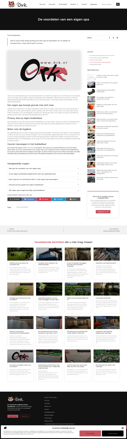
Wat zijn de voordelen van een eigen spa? (44, 168)
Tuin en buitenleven (13, 35)
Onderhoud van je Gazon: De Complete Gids (19, 263)
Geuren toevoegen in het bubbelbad (100, 62)
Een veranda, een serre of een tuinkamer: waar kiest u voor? (48, 332)
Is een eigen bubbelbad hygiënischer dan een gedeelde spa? (44, 174)
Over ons (42, 4)
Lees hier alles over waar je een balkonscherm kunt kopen (77, 365)
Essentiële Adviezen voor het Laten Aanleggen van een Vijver (48, 298)
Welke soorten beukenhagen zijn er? (77, 298)
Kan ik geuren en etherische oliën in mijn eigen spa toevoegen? (44, 179)
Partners (73, 4)
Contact (84, 4)
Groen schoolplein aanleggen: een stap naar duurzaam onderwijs (76, 264)
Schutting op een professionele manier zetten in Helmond (77, 332)
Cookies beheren (113, 433)
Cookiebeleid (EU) (49, 412)
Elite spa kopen (45, 100)
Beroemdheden (48, 415)
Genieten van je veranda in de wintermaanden (47, 263)
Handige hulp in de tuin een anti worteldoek (20, 298)
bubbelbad (30, 148)
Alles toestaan (90, 433)
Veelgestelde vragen (95, 64)
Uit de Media (63, 4)
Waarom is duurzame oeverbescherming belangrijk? (19, 332)
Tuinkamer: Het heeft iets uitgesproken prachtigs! (104, 332)
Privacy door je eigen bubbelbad (99, 57)
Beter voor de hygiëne (96, 60)
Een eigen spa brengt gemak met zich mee (102, 55)
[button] (123, 428)
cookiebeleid (30, 434)
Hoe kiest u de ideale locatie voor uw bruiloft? (20, 365)
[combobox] (108, 4)
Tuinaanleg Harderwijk (103, 298)
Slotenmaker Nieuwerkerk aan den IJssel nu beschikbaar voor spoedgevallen (107, 171)
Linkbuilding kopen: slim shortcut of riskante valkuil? (59, 424)
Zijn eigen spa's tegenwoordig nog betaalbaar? (44, 190)
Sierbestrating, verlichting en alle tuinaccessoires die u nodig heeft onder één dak (49, 366)
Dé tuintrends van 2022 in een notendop (105, 365)
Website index (48, 421)
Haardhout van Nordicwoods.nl (106, 263)
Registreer (93, 4)
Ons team (52, 4)
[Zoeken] (118, 4)
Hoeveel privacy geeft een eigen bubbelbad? (44, 185)
